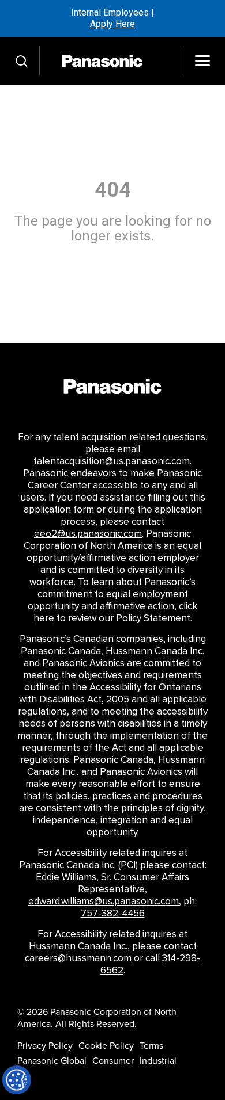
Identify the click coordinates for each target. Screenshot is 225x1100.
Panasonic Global (52, 1060)
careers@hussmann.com (78, 958)
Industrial (158, 1060)
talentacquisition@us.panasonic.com (111, 461)
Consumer (113, 1060)
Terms (151, 1046)
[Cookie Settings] (16, 1079)
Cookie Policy (106, 1046)
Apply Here (112, 23)
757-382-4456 (113, 913)
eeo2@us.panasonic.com (88, 534)
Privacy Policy (45, 1046)
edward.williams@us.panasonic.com (103, 901)
